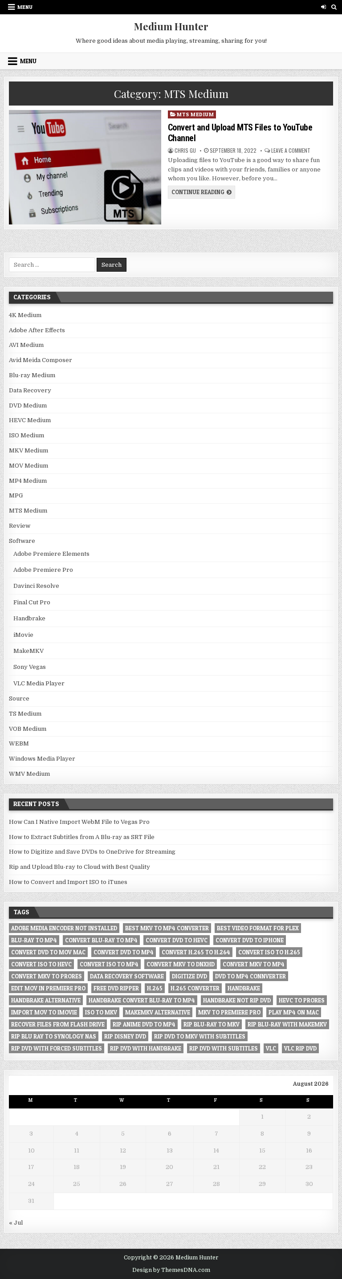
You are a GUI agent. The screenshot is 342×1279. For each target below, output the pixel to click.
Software (22, 541)
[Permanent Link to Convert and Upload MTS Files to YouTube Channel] (85, 167)
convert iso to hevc (41, 964)
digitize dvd (189, 976)
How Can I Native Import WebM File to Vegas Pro (79, 822)
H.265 (155, 988)
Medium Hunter (171, 26)
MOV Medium (28, 465)
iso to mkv (101, 1012)
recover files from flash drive (58, 1024)
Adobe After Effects (37, 330)
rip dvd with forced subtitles (56, 1048)
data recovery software (127, 976)
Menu (25, 7)
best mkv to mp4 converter (167, 928)
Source (19, 698)
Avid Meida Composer (40, 360)
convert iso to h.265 (269, 952)
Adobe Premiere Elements (51, 553)
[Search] (334, 7)
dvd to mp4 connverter (250, 976)
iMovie (23, 634)
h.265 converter (195, 988)
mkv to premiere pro (229, 1012)
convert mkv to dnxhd (181, 964)
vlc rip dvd (300, 1048)
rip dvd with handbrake (145, 1048)
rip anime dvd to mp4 (144, 1024)
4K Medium (25, 315)
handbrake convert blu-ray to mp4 (142, 1000)
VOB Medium (27, 728)
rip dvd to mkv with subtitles (199, 1036)
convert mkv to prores (46, 976)
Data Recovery (30, 390)
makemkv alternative (157, 1012)
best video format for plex (258, 928)
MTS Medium (195, 114)
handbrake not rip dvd (237, 1000)
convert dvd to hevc (177, 940)
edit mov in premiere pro (48, 988)
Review (19, 525)
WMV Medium (29, 773)
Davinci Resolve (36, 585)
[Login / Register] (323, 7)
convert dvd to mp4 (124, 952)
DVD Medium (28, 405)
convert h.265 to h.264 (196, 952)
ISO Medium (26, 435)
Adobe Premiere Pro (43, 569)
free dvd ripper (116, 988)
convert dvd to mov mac (48, 952)
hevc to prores (302, 1000)
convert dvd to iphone (250, 940)
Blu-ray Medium (32, 375)
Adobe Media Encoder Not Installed (64, 928)
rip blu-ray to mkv (211, 1024)
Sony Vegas (29, 667)
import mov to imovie (44, 1012)
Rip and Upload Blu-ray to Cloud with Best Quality (79, 867)
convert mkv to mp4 (254, 964)
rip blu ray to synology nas (53, 1036)
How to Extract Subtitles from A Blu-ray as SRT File (82, 837)
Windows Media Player (42, 758)
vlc (271, 1048)
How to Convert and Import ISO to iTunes (68, 882)
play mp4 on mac (294, 1012)
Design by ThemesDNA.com (171, 1270)
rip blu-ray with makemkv (287, 1024)
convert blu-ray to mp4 (101, 940)
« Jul (16, 1222)
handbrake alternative (46, 1000)
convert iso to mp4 (109, 964)
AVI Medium (26, 345)
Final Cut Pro (31, 602)
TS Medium (25, 713)
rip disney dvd (125, 1036)
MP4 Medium (28, 480)
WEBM (19, 743)
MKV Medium (28, 450)
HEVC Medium (30, 420)
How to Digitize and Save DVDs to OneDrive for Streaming (92, 851)
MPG (16, 495)
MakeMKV (28, 651)
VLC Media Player (39, 683)
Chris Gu (185, 150)
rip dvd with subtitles (223, 1048)
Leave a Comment (290, 150)
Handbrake (29, 618)
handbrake (244, 988)
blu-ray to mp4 (34, 940)
